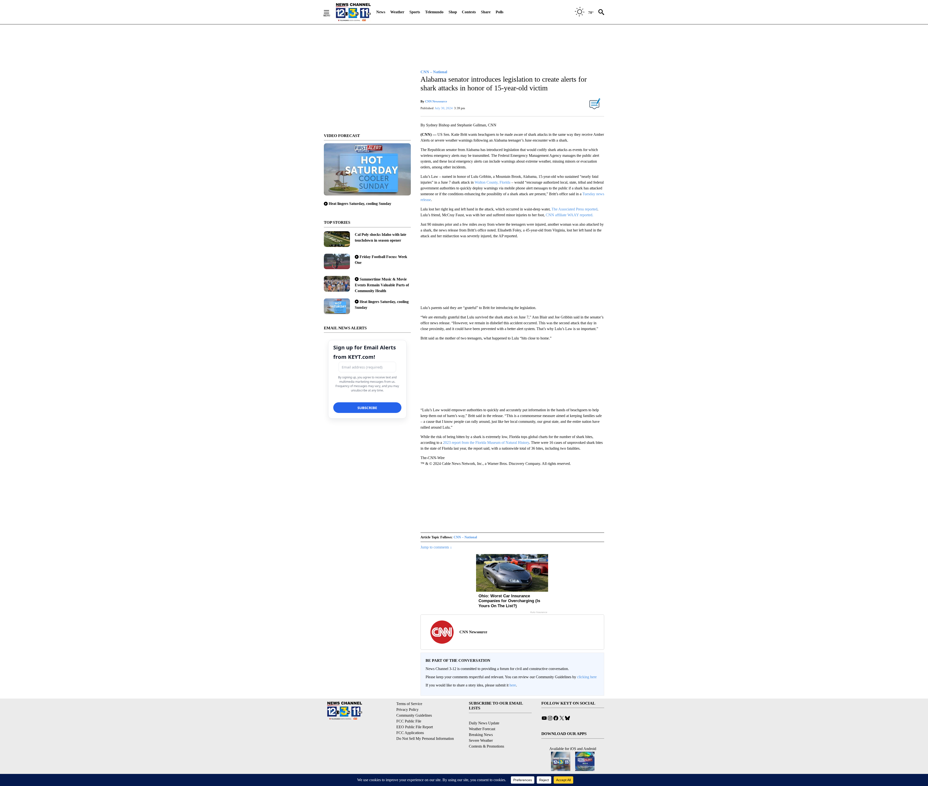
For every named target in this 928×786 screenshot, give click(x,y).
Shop (453, 12)
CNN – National (465, 537)
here (512, 685)
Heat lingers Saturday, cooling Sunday (360, 204)
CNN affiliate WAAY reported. (569, 215)
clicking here (587, 677)
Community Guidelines (414, 715)
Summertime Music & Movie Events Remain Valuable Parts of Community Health (382, 285)
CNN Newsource (436, 101)
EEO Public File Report (414, 727)
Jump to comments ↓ (436, 547)
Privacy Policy (407, 709)
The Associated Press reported (574, 209)
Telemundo (434, 12)
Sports (414, 12)
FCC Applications (410, 733)
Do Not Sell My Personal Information (425, 738)
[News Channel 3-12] (353, 12)
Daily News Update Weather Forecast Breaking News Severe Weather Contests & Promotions (486, 734)
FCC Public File (408, 721)
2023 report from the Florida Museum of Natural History (486, 442)
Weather (397, 12)
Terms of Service (409, 704)
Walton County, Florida (492, 182)
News (380, 12)
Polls (499, 12)
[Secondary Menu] (330, 12)
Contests (469, 12)
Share (486, 12)
